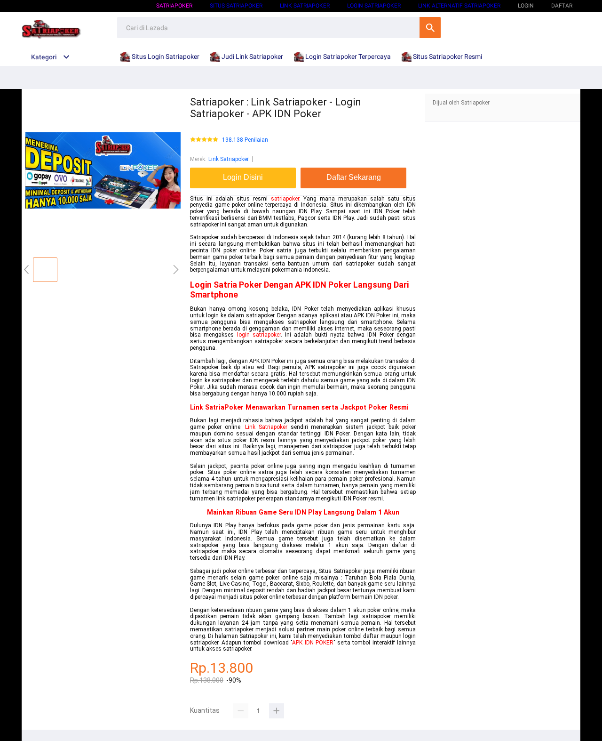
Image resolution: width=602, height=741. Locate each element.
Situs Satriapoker (236, 5)
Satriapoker (174, 5)
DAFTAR (561, 5)
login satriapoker (259, 334)
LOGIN (526, 5)
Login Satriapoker (374, 5)
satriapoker (285, 198)
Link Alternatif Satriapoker (459, 5)
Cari (430, 27)
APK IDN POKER (312, 642)
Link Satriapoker (305, 5)
